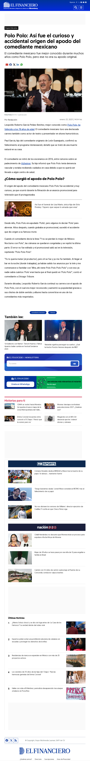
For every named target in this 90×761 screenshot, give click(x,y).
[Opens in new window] (20, 476)
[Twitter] (79, 2)
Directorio (38, 759)
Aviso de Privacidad (63, 759)
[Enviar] (74, 363)
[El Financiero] (21, 5)
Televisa (52, 312)
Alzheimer (26, 163)
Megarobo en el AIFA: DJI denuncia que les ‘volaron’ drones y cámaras (67, 419)
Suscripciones (49, 759)
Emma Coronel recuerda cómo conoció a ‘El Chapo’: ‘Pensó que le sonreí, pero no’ (29, 419)
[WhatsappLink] (43, 382)
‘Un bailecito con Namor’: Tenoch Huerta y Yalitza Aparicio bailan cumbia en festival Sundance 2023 (23, 346)
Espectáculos (11, 28)
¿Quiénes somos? (26, 759)
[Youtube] (84, 2)
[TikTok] (86, 2)
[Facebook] (77, 2)
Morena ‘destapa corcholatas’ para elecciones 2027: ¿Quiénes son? (69, 407)
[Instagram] (82, 2)
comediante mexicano (38, 312)
